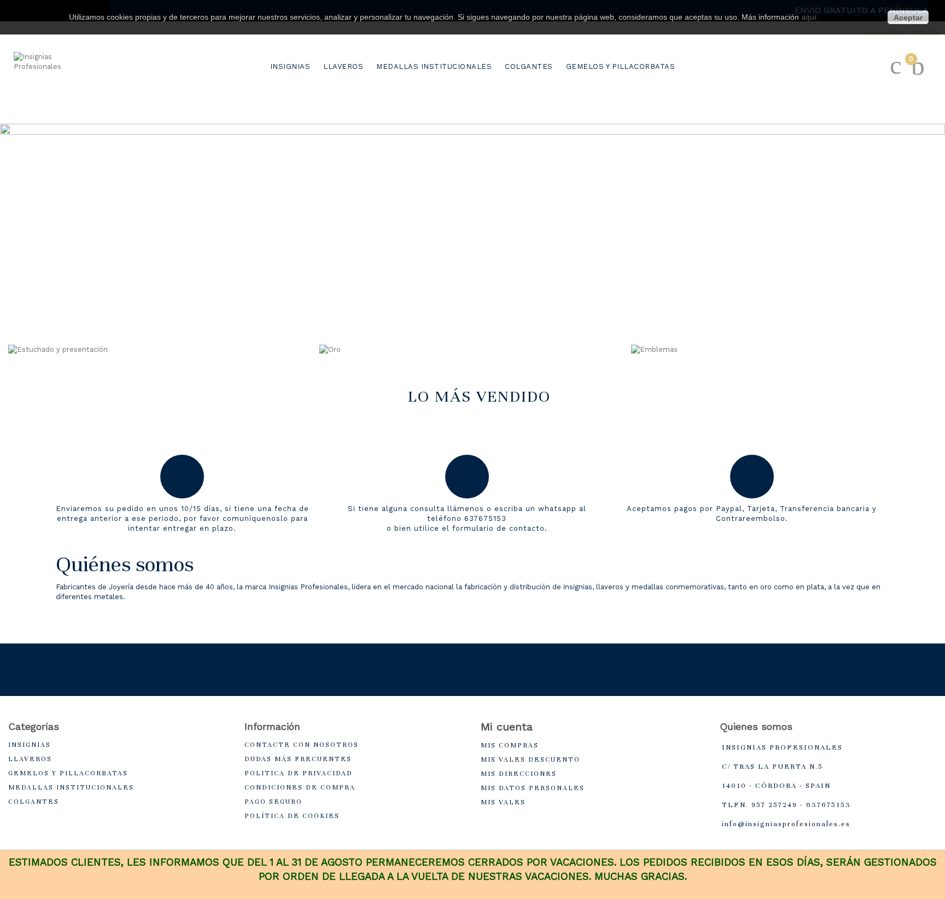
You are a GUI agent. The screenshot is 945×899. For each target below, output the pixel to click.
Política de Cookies (292, 816)
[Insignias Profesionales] (57, 85)
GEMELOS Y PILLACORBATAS (620, 66)
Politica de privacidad (298, 773)
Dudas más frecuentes (298, 759)
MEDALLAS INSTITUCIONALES (434, 66)
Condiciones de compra (299, 787)
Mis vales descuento (530, 759)
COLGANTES (529, 66)
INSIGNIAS (290, 66)
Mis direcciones (519, 774)
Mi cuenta (507, 726)
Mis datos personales (533, 788)
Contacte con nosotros (301, 745)
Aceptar (908, 17)
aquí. (810, 17)
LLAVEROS (343, 66)
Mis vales (503, 802)
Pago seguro (273, 801)
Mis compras (510, 745)
